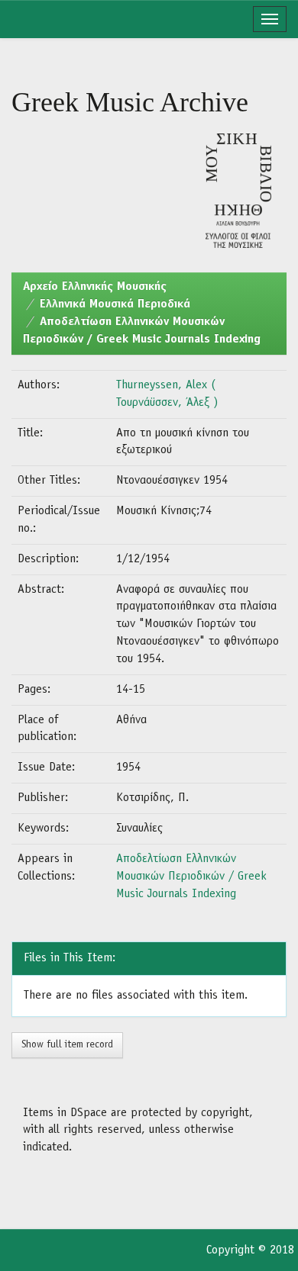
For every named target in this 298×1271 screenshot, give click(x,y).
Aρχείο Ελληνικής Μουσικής (95, 287)
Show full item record (67, 1045)
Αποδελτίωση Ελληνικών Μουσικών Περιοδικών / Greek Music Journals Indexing (191, 876)
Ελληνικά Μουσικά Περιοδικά (115, 304)
